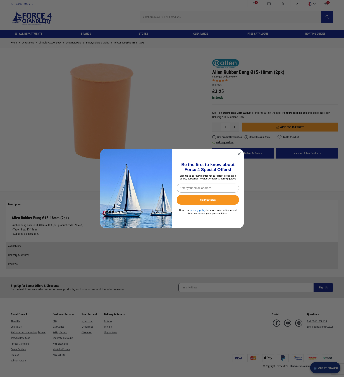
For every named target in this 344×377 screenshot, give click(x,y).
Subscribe (208, 199)
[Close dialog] (239, 154)
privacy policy (198, 210)
